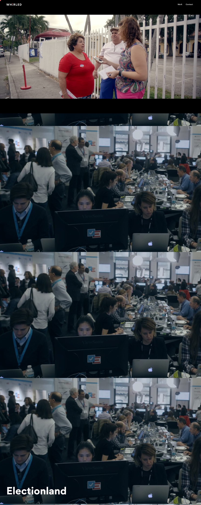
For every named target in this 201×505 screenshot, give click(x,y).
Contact (189, 4)
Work (180, 4)
